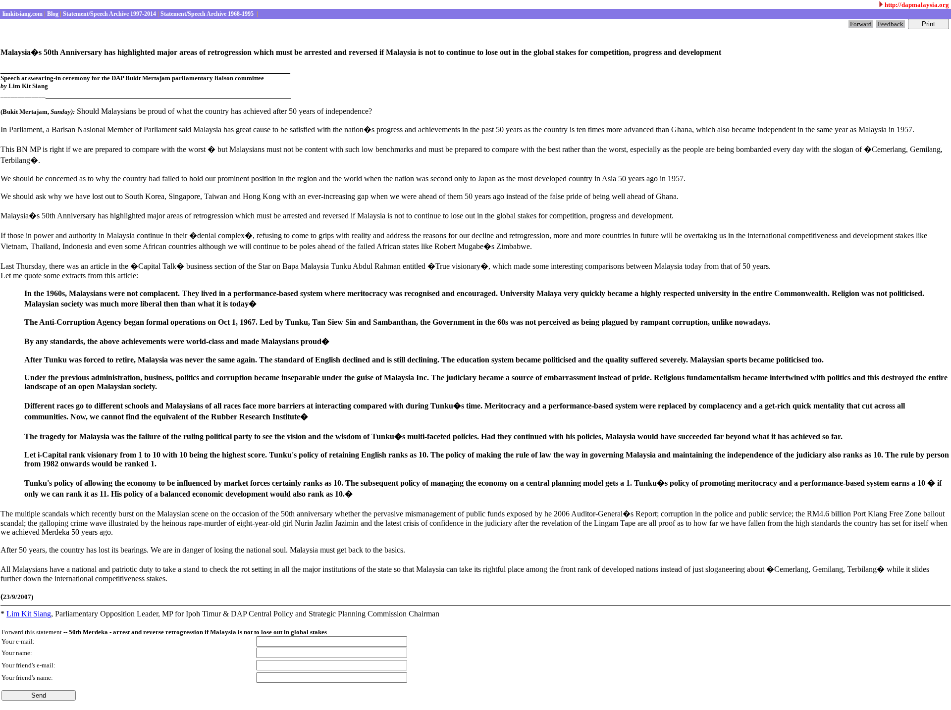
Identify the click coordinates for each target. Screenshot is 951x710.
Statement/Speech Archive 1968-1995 (207, 13)
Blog (52, 13)
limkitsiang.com (22, 13)
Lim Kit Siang (28, 613)
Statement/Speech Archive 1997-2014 (108, 13)
